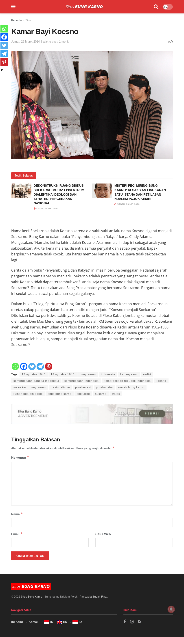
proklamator (104, 387)
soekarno (83, 393)
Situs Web (103, 534)
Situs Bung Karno (31, 596)
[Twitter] (32, 366)
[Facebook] (23, 366)
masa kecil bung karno (29, 387)
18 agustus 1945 (62, 374)
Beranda (16, 20)
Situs (28, 20)
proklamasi (83, 387)
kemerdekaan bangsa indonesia (36, 380)
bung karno (88, 374)
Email (17, 534)
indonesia (108, 374)
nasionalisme (60, 387)
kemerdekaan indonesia (81, 380)
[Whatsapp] (15, 366)
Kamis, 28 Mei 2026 (47, 208)
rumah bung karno (131, 387)
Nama (17, 514)
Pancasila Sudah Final (93, 596)
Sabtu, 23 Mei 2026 (128, 204)
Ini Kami (17, 622)
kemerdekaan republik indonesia (127, 380)
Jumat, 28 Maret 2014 (25, 41)
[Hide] (2, 70)
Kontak (33, 622)
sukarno (101, 393)
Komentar (20, 457)
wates (116, 393)
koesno (161, 380)
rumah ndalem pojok (28, 393)
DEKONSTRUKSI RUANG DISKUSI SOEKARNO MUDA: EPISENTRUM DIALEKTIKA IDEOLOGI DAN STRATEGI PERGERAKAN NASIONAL (59, 194)
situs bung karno (60, 393)
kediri (147, 374)
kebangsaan (129, 374)
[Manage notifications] (171, 609)
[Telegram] (40, 366)
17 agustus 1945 (34, 374)
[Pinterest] (48, 366)
